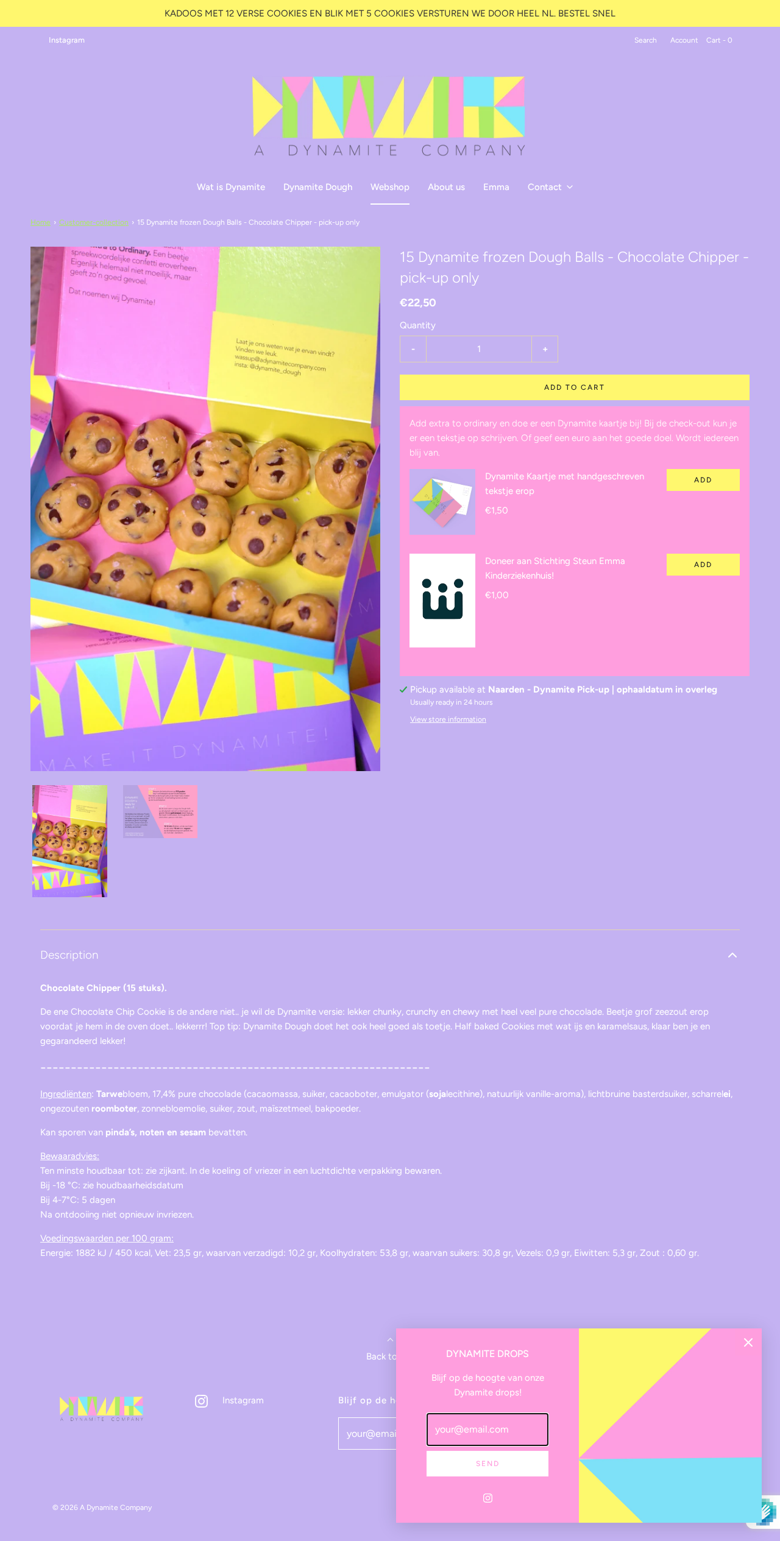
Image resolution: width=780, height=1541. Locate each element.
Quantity (418, 325)
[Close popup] (748, 1341)
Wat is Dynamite (231, 187)
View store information (448, 719)
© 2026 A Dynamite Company (102, 1507)
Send (488, 1463)
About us (446, 187)
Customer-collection (94, 222)
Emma (496, 187)
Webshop (390, 187)
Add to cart (574, 387)
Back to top (390, 1356)
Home (40, 222)
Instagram (67, 39)
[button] (69, 841)
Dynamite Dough (317, 187)
